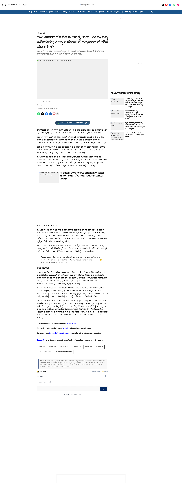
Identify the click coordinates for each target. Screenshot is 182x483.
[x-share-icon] (42, 115)
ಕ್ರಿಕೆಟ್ (51, 11)
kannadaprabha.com (45, 363)
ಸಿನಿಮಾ (71, 11)
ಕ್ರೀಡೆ (141, 11)
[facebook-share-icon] (46, 115)
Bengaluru (52, 347)
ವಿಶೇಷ (89, 11)
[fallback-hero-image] (117, 101)
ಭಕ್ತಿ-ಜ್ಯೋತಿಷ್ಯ (118, 11)
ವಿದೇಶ (57, 11)
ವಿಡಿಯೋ (109, 11)
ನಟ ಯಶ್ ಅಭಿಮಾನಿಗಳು (64, 352)
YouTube (66, 328)
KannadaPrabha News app (60, 333)
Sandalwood (64, 347)
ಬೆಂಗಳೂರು (42, 347)
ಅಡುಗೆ (135, 11)
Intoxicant (99, 347)
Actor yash (88, 347)
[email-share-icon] (54, 115)
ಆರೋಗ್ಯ (128, 11)
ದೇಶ (35, 11)
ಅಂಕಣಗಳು (81, 11)
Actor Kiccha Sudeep (45, 352)
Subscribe (26, 5)
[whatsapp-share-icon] (38, 115)
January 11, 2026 (64, 262)
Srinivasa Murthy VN (44, 105)
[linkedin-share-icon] (50, 115)
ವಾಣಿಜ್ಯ (64, 11)
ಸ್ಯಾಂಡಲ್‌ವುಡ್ (76, 347)
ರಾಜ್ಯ (30, 11)
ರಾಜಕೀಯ (43, 11)
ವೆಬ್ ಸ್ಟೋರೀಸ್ (99, 11)
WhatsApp (71, 323)
